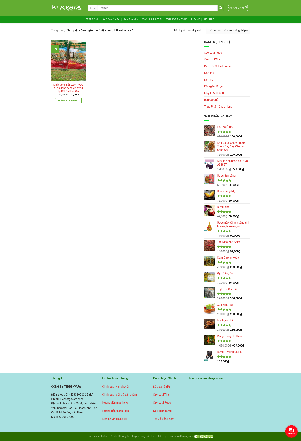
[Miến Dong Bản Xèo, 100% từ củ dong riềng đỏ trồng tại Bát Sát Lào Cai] (68, 60)
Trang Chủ (92, 19)
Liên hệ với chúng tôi (114, 418)
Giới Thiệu (209, 19)
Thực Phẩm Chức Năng (218, 106)
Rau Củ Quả (211, 99)
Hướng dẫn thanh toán (115, 410)
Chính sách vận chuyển (115, 386)
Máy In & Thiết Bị (214, 93)
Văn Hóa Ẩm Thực (176, 19)
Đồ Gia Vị (209, 73)
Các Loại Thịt (212, 59)
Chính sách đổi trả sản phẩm (119, 394)
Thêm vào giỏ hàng (68, 100)
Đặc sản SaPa (161, 386)
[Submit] (220, 8)
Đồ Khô (208, 79)
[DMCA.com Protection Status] (203, 436)
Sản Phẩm (130, 19)
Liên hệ (195, 19)
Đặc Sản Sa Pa (111, 19)
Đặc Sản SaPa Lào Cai (217, 66)
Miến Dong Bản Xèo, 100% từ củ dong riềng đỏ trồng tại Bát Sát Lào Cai (68, 88)
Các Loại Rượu (213, 52)
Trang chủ (57, 30)
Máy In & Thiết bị (152, 19)
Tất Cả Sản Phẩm (163, 418)
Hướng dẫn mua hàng (115, 402)
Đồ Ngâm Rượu (213, 86)
